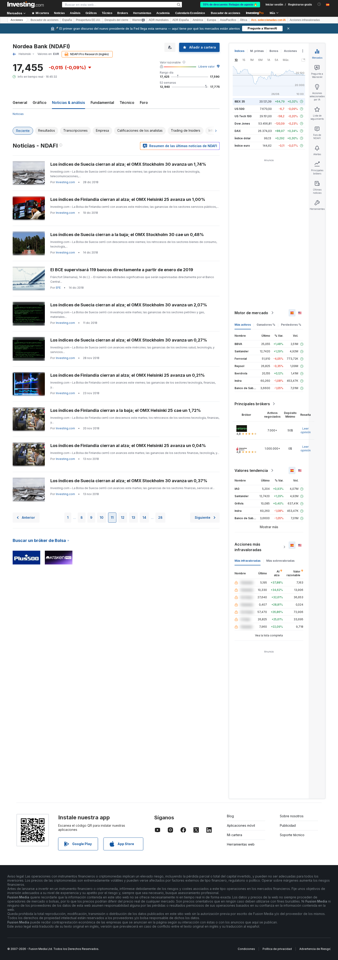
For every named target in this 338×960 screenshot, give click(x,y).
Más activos (243, 324)
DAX (238, 131)
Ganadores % (266, 324)
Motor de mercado (251, 313)
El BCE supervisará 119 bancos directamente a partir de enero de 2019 (121, 269)
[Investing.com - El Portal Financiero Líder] (25, 4)
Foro (144, 102)
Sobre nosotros (292, 816)
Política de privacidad (277, 949)
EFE (58, 287)
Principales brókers (252, 404)
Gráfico (39, 102)
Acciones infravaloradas (305, 20)
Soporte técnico (292, 835)
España (67, 20)
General (20, 102)
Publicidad (288, 825)
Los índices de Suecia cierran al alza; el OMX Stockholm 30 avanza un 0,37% (128, 480)
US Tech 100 (243, 116)
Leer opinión (306, 430)
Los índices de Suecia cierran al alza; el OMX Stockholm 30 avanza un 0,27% (128, 340)
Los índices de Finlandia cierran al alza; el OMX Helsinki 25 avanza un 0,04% (128, 445)
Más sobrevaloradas (280, 560)
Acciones (17, 20)
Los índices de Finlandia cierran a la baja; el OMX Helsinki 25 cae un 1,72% (125, 410)
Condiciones (246, 949)
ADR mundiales (159, 20)
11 (112, 517)
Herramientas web (241, 844)
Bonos (273, 51)
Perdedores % (291, 324)
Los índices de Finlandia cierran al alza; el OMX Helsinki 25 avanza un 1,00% (127, 199)
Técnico (127, 102)
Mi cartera (234, 835)
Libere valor (206, 66)
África (243, 20)
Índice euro (242, 145)
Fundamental (102, 102)
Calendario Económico (190, 13)
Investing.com (65, 182)
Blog (230, 816)
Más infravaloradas (248, 560)
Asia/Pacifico (228, 20)
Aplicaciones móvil (241, 825)
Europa (211, 20)
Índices (239, 51)
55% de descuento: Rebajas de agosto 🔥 (230, 4)
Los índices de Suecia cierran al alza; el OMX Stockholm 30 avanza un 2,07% (128, 304)
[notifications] (319, 4)
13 (133, 517)
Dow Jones (242, 123)
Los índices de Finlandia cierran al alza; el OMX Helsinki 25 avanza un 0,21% (127, 375)
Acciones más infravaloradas (248, 547)
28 (160, 517)
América (198, 20)
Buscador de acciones (225, 13)
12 (122, 517)
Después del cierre (116, 20)
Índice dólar (243, 138)
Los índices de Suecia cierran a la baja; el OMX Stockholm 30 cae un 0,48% (127, 234)
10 (101, 517)
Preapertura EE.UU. (88, 20)
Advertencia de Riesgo (314, 949)
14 (144, 517)
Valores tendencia (251, 470)
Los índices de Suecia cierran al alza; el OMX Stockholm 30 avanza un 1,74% (128, 164)
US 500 (239, 109)
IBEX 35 (240, 101)
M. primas (257, 51)
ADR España (180, 20)
